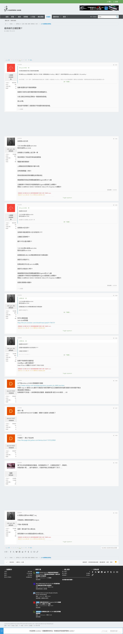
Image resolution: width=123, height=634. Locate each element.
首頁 (111, 562)
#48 (116, 435)
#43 (116, 205)
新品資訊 (38, 579)
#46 (116, 380)
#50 (116, 513)
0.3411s (26, 625)
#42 (116, 138)
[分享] (114, 65)
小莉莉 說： (22, 298)
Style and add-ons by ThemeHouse (44, 623)
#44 (116, 295)
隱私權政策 (102, 562)
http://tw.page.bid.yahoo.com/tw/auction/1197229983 (36, 440)
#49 (116, 463)
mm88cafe (29, 577)
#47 (116, 408)
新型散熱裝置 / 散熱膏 (41, 588)
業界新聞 (38, 616)
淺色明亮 (12, 562)
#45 (116, 338)
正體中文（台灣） (20, 562)
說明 (108, 562)
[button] (15, 16)
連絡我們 (85, 562)
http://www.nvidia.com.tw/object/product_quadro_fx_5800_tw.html (40, 385)
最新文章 (38, 569)
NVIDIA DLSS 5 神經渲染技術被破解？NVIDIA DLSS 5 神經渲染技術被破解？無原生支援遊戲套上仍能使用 (48, 574)
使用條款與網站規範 (93, 562)
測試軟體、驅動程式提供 (42, 598)
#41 (116, 65)
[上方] (113, 562)
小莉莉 (7, 31)
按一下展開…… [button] (67, 81)
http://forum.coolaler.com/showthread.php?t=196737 (36, 323)
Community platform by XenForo (19, 623)
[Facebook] (118, 624)
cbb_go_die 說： (23, 67)
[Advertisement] (61, 44)
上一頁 (8, 60)
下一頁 (29, 60)
